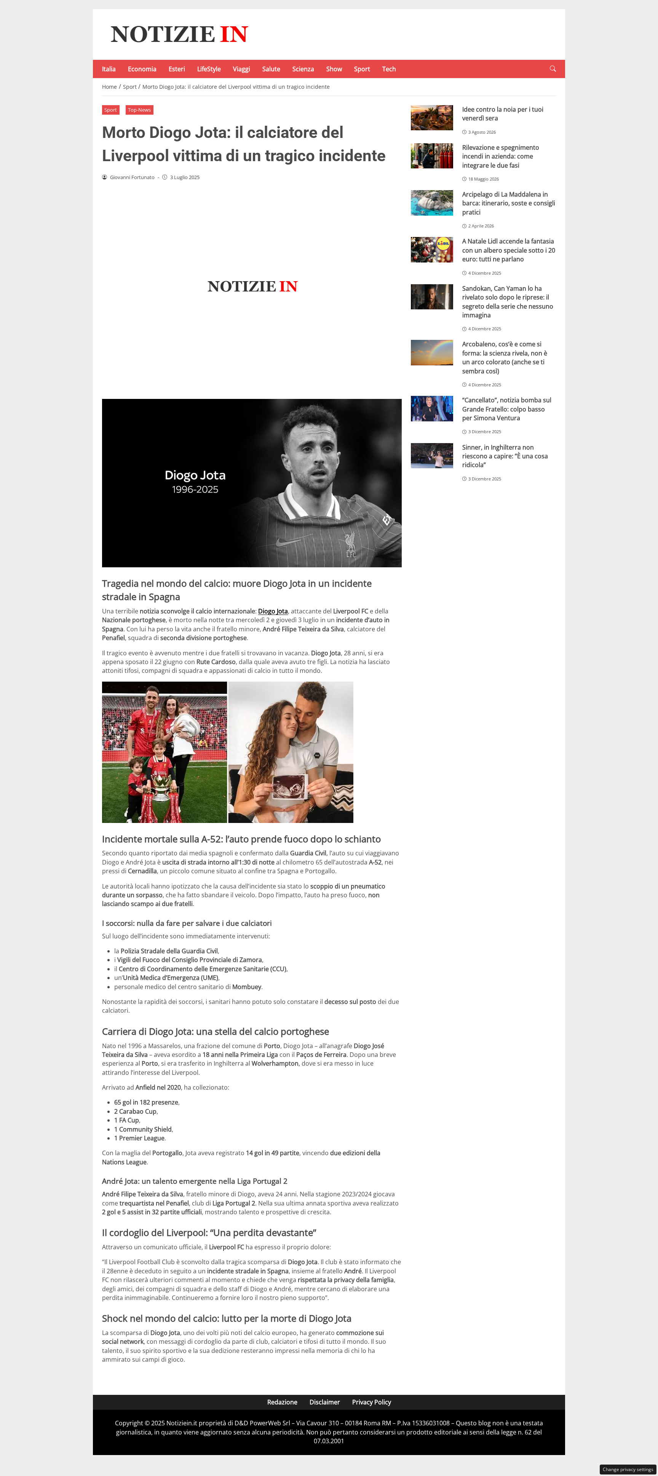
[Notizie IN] (178, 34)
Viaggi (241, 69)
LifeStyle (209, 69)
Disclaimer (325, 1402)
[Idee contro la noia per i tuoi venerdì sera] (432, 118)
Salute (271, 69)
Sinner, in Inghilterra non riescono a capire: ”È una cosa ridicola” (505, 456)
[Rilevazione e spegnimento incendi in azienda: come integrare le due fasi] (432, 156)
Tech (389, 69)
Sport (362, 69)
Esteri (177, 69)
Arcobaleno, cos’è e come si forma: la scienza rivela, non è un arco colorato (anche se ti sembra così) (504, 357)
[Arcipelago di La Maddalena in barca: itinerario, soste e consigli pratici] (432, 203)
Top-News (139, 109)
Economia (142, 69)
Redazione (282, 1402)
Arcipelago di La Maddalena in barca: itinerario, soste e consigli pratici (508, 203)
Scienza (303, 69)
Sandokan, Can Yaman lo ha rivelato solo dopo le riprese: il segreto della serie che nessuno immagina (507, 301)
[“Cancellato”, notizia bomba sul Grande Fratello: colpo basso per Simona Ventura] (432, 408)
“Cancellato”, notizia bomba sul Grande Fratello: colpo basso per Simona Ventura (506, 409)
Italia (109, 69)
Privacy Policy (371, 1402)
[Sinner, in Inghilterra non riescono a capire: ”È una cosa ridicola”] (432, 456)
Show (334, 69)
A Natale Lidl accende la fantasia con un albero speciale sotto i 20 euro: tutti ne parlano (508, 250)
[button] (553, 68)
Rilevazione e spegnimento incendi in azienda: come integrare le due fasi (500, 156)
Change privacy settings (628, 1469)
